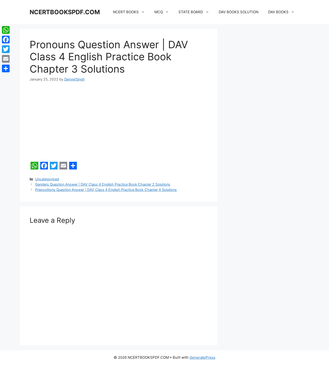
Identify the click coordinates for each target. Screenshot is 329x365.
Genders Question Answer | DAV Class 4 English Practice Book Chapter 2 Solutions (102, 184)
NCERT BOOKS (126, 12)
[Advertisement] (119, 124)
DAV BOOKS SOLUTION (238, 12)
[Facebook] (6, 39)
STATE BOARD (190, 12)
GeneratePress (202, 357)
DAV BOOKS (278, 12)
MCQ (158, 12)
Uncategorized (47, 179)
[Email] (6, 59)
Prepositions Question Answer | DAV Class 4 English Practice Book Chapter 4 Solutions (106, 190)
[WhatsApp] (6, 30)
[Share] (6, 68)
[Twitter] (6, 49)
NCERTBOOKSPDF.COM (65, 12)
